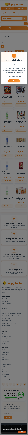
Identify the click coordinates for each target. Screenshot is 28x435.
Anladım (14, 80)
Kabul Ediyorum (22, 431)
